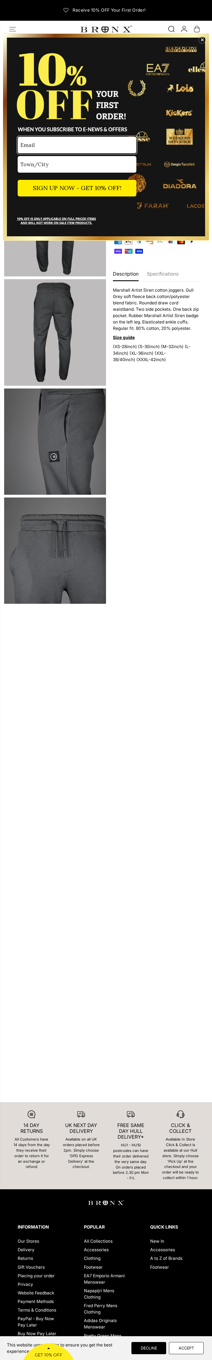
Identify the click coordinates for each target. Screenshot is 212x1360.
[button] (202, 40)
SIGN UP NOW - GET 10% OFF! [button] (77, 188)
